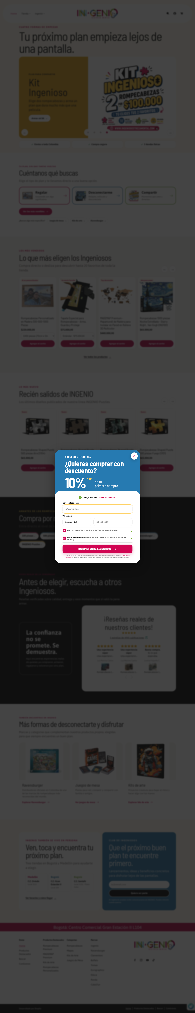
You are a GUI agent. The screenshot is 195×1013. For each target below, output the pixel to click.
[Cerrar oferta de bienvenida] (134, 456)
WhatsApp (67, 516)
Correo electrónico (71, 503)
